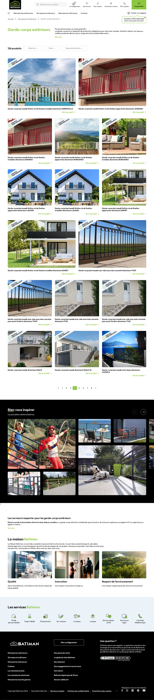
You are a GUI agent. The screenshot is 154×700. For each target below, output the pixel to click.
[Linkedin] (133, 690)
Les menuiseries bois (16, 671)
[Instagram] (127, 690)
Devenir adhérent (61, 679)
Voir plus (58, 37)
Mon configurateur (69, 642)
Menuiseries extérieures (17, 653)
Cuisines (11, 666)
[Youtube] (144, 690)
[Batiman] (31, 644)
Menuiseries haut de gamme (19, 679)
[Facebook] (122, 690)
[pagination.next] (95, 388)
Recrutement (59, 662)
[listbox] (33, 48)
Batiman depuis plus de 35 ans (66, 675)
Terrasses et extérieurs (17, 657)
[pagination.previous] (58, 388)
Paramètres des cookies (101, 691)
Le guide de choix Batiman (64, 657)
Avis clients (58, 671)
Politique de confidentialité (78, 691)
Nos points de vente (62, 653)
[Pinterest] (138, 690)
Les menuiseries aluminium (19, 675)
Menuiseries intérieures (17, 662)
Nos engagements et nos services (67, 666)
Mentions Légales (57, 691)
